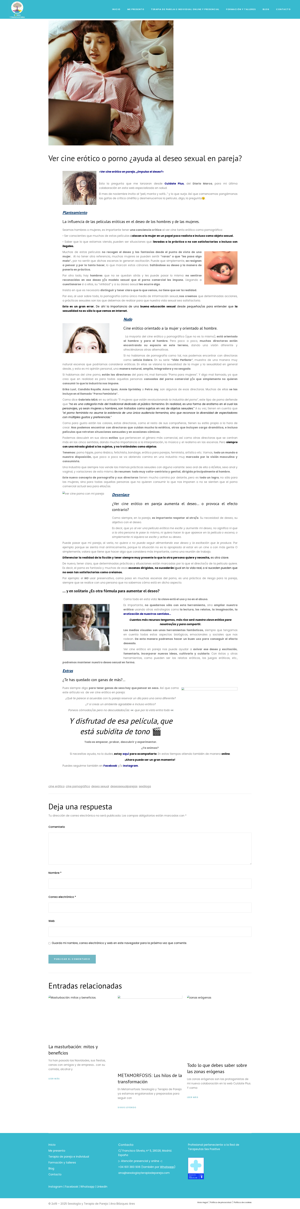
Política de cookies (243, 1202)
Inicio (51, 1145)
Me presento (56, 1151)
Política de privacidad (220, 1202)
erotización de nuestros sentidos (146, 614)
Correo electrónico (62, 897)
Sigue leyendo (127, 1107)
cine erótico (56, 786)
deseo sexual (100, 786)
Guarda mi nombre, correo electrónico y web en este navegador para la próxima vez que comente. (119, 943)
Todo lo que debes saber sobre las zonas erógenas (217, 1068)
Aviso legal (202, 1202)
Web (51, 921)
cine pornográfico (78, 786)
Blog (51, 1168)
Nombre (55, 873)
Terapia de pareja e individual (68, 1156)
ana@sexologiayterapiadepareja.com (144, 1173)
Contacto (54, 1174)
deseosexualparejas (124, 786)
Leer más (54, 1078)
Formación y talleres (62, 1162)
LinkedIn (102, 1187)
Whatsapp (87, 1187)
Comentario (56, 827)
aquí (125, 754)
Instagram (55, 1187)
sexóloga (145, 786)
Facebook (110, 766)
